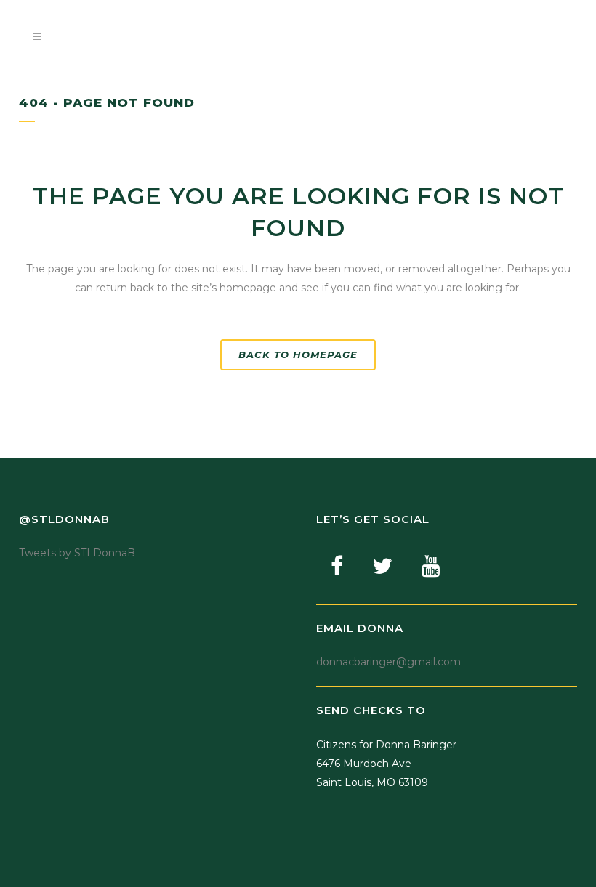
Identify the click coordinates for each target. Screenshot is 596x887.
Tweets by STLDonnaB (77, 552)
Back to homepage (298, 354)
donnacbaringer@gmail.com (388, 661)
